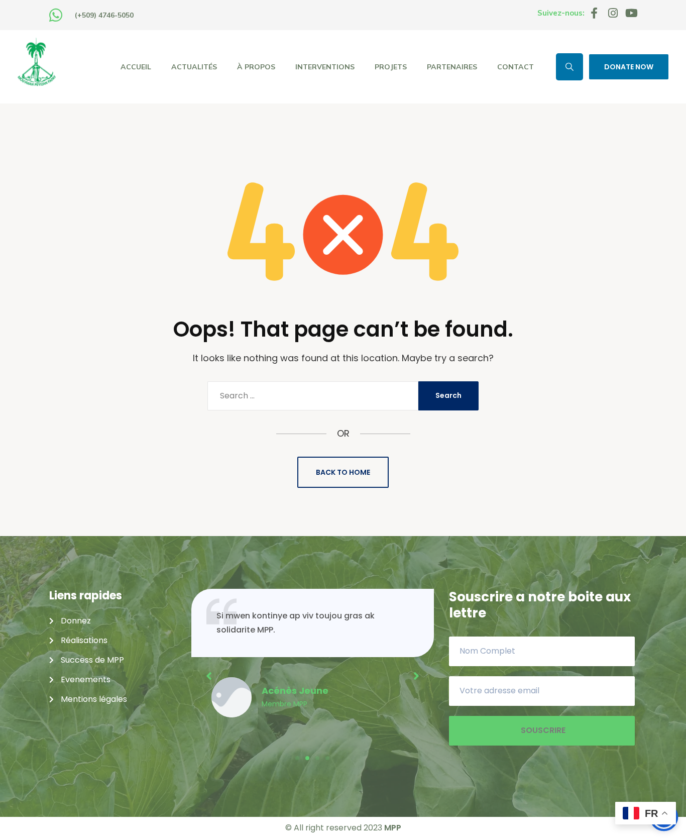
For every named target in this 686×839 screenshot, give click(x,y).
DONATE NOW (628, 67)
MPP (392, 827)
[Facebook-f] (594, 13)
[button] (297, 758)
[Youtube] (631, 13)
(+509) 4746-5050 (104, 15)
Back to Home (343, 472)
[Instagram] (612, 13)
